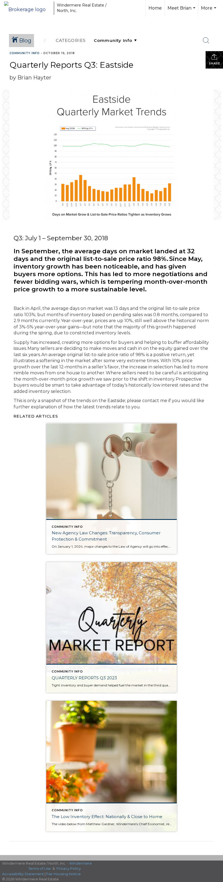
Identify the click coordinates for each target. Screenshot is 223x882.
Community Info (25, 53)
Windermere (80, 863)
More (209, 10)
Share (214, 63)
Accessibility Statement (23, 874)
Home (155, 8)
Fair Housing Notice (63, 874)
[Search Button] (206, 40)
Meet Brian (182, 10)
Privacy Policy (69, 868)
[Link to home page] (27, 8)
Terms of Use (39, 868)
